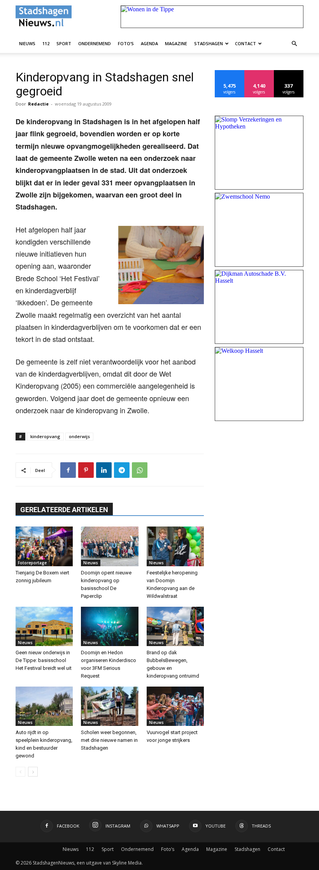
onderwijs (79, 436)
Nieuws (27, 43)
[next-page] (33, 772)
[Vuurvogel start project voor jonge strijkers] (175, 706)
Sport (63, 43)
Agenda (149, 43)
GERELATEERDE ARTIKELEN (64, 509)
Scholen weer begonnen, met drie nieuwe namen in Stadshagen (109, 740)
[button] (294, 43)
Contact (245, 43)
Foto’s (126, 43)
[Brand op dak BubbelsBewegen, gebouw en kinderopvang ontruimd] (175, 626)
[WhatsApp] (139, 470)
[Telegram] (122, 470)
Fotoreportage (32, 562)
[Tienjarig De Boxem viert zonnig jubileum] (44, 546)
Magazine (176, 43)
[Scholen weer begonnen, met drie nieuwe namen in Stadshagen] (109, 706)
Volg (259, 73)
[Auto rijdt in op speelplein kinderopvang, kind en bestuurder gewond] (44, 706)
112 (45, 43)
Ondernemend (94, 43)
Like (229, 73)
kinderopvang (45, 436)
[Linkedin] (104, 470)
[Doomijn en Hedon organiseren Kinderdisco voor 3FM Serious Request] (109, 626)
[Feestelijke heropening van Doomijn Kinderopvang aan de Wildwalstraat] (175, 546)
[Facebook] (68, 470)
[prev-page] (20, 772)
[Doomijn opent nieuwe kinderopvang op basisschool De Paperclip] (109, 546)
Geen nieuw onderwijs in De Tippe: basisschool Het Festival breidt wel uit (44, 660)
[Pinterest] (86, 470)
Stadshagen (208, 43)
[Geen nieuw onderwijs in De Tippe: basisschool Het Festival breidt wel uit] (44, 626)
